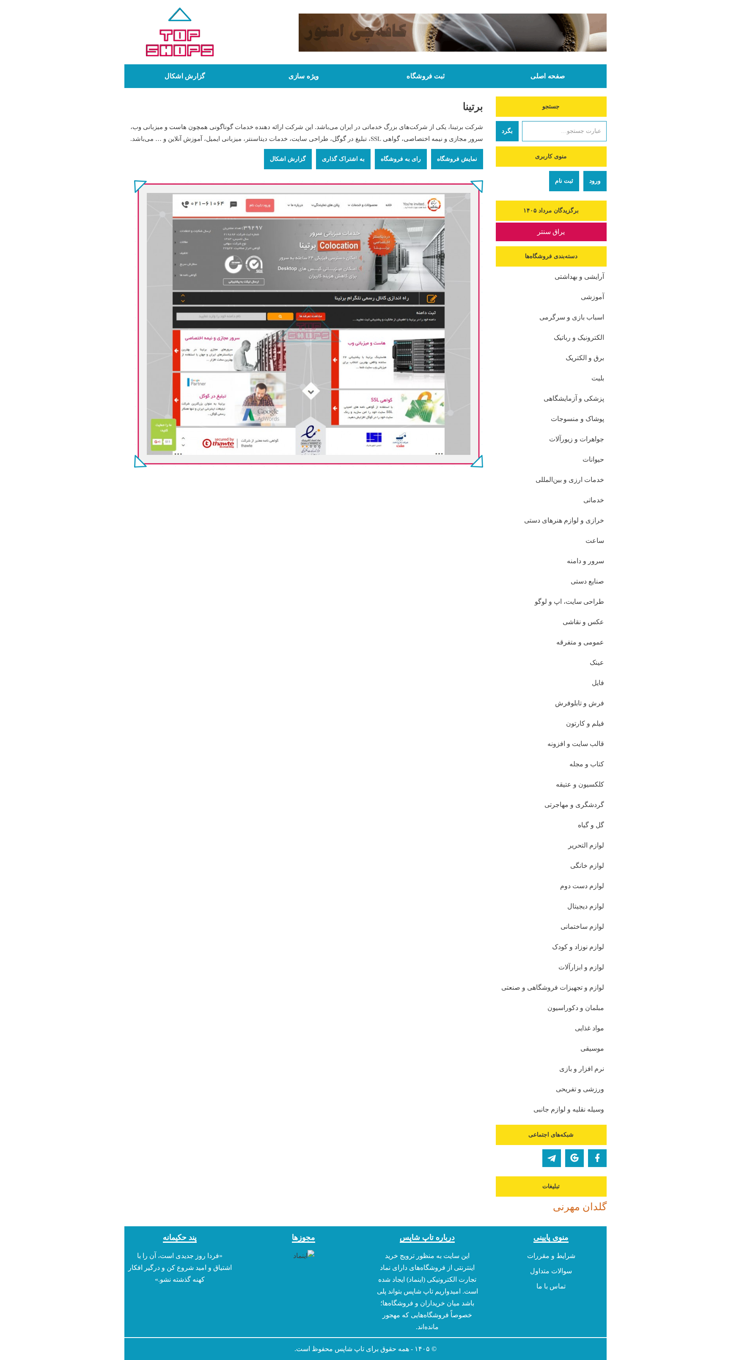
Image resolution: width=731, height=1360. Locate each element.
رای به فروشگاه (401, 159)
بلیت (597, 378)
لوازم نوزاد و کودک (578, 946)
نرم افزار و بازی (581, 1068)
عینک (597, 662)
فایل (598, 682)
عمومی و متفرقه (580, 642)
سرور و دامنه (585, 560)
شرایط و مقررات (551, 1255)
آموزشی (592, 296)
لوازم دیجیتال (585, 906)
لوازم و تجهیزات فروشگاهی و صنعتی (552, 987)
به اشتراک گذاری (343, 159)
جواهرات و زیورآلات (576, 439)
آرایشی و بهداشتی (579, 276)
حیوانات (593, 459)
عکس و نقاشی (583, 621)
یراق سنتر (551, 231)
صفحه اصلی (547, 76)
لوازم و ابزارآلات (581, 967)
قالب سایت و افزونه (575, 743)
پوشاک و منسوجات (577, 418)
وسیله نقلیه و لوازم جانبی (568, 1109)
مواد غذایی (589, 1028)
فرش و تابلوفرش (579, 703)
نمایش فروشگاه (457, 159)
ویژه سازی (304, 76)
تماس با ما (551, 1286)
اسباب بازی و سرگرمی (571, 317)
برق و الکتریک (585, 357)
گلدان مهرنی (580, 1206)
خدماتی (593, 500)
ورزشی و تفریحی (580, 1089)
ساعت (594, 540)
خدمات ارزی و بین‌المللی (570, 479)
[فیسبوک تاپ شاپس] (597, 1158)
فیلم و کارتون (585, 723)
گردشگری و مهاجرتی (574, 804)
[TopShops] (180, 34)
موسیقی (592, 1048)
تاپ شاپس (349, 1348)
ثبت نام (564, 181)
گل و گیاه (591, 825)
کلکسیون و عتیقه (580, 784)
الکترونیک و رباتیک (579, 337)
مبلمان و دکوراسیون (575, 1007)
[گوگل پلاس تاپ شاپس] (574, 1158)
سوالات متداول (551, 1271)
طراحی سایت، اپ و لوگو (569, 601)
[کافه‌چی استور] (427, 33)
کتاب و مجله (586, 764)
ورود (595, 181)
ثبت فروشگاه (426, 76)
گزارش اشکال (185, 76)
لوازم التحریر (586, 845)
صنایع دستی (587, 581)
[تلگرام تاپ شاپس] (551, 1158)
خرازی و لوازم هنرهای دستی (564, 520)
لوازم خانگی (587, 865)
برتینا (473, 106)
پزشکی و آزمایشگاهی (574, 398)
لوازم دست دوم (582, 885)
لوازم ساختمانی (582, 926)
